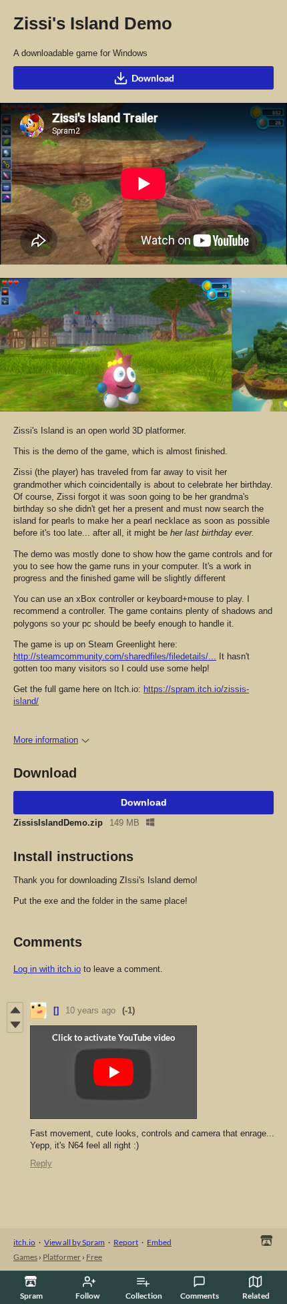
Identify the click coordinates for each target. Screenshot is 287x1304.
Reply (41, 1163)
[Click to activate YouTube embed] (113, 1072)
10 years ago (90, 1010)
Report (125, 1242)
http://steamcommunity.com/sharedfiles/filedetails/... (114, 656)
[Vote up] (15, 1010)
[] (56, 1010)
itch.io (24, 1242)
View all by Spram (74, 1242)
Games (25, 1257)
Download (152, 78)
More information (45, 740)
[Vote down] (15, 1024)
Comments (199, 1296)
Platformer (62, 1257)
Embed (159, 1242)
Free (94, 1257)
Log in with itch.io (47, 969)
